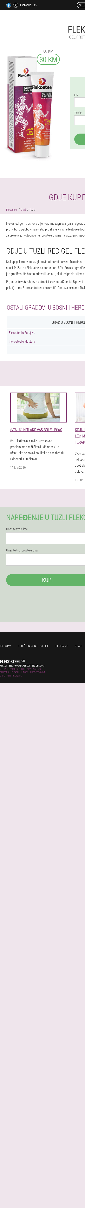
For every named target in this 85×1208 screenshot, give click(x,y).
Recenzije (61, 646)
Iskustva (5, 646)
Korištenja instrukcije (33, 646)
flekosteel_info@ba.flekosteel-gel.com (22, 665)
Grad (78, 646)
